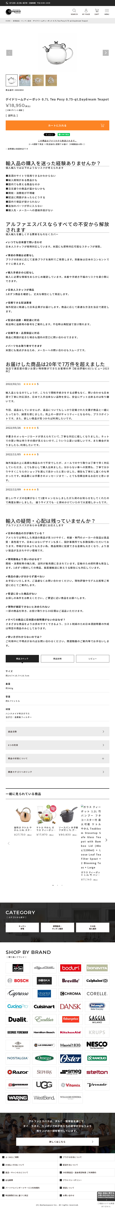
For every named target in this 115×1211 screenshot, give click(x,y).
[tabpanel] (24, 821)
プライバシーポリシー (72, 1180)
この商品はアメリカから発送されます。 (57, 140)
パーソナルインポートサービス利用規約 (22, 1187)
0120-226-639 (18, 3)
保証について (68, 1187)
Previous (9, 53)
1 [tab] (53, 885)
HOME (8, 21)
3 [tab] (61, 885)
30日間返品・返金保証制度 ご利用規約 (79, 1172)
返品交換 (12, 731)
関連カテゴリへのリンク (20, 771)
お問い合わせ (68, 1195)
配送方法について (70, 1164)
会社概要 (9, 1180)
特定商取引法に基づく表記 (16, 1195)
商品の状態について (18, 758)
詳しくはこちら (57, 1141)
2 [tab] (57, 885)
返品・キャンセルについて (16, 1172)
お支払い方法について (14, 1164)
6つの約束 (13, 745)
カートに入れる (57, 125)
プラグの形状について (72, 1157)
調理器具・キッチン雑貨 (22, 21)
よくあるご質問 (12, 1157)
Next (106, 53)
